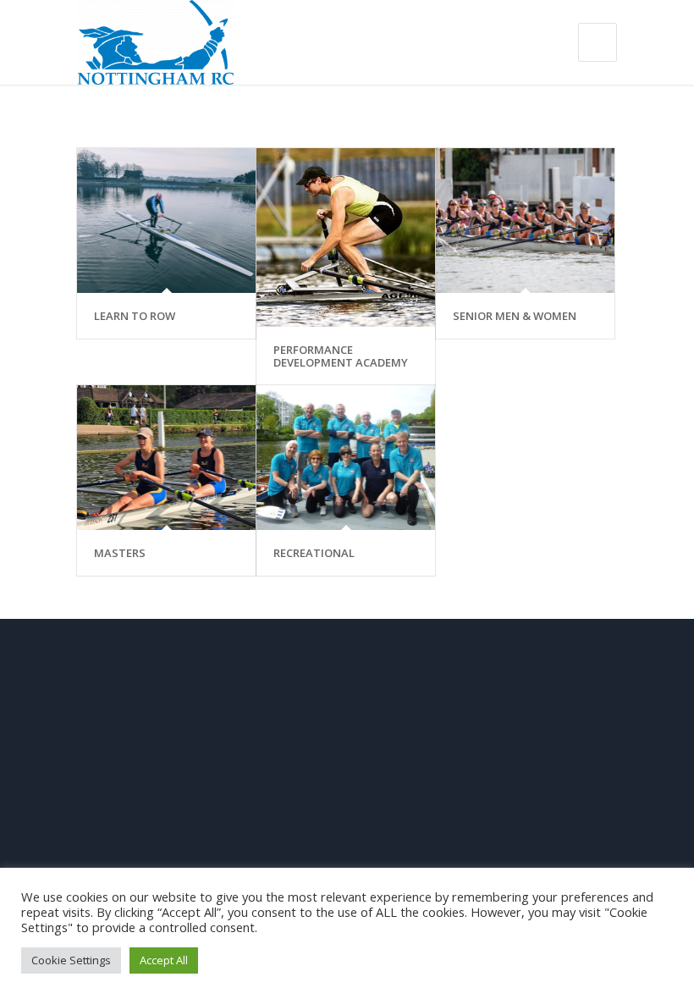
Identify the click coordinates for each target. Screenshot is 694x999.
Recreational (314, 552)
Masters (120, 552)
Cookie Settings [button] (71, 960)
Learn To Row (134, 315)
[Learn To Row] (166, 220)
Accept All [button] (164, 960)
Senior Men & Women (514, 315)
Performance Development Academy (340, 355)
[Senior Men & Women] (525, 220)
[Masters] (166, 457)
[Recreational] (345, 457)
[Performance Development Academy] (345, 237)
